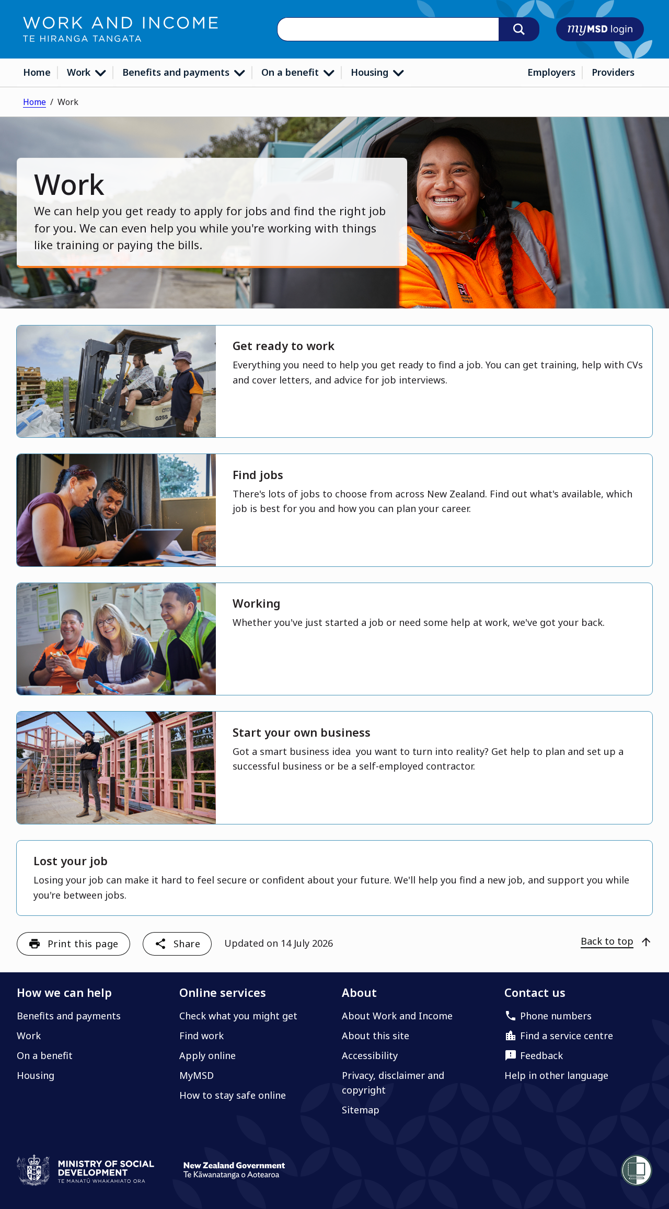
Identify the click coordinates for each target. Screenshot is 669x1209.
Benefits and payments (177, 72)
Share (187, 943)
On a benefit (291, 72)
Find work (201, 1035)
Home (37, 72)
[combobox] (388, 29)
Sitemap (360, 1109)
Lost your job (70, 860)
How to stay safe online (232, 1095)
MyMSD (196, 1075)
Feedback (541, 1055)
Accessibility (370, 1055)
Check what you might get (238, 1015)
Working (257, 603)
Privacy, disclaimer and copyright (393, 1082)
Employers (551, 72)
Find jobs (258, 474)
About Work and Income (397, 1015)
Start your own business (302, 732)
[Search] (519, 29)
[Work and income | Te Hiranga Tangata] (120, 29)
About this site (375, 1035)
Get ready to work (283, 345)
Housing (371, 72)
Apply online (207, 1055)
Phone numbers (556, 1015)
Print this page (83, 943)
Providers (613, 72)
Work (80, 72)
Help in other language (556, 1075)
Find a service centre (566, 1035)
